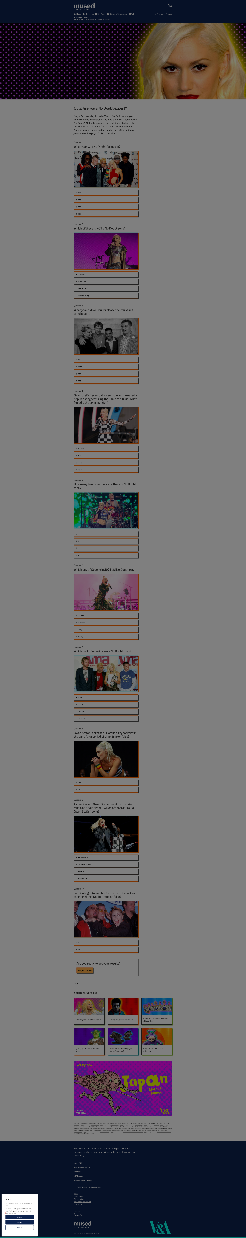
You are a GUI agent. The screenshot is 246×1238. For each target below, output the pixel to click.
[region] (20, 1215)
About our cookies (10, 1213)
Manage (19, 1227)
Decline (19, 1222)
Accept (19, 1217)
